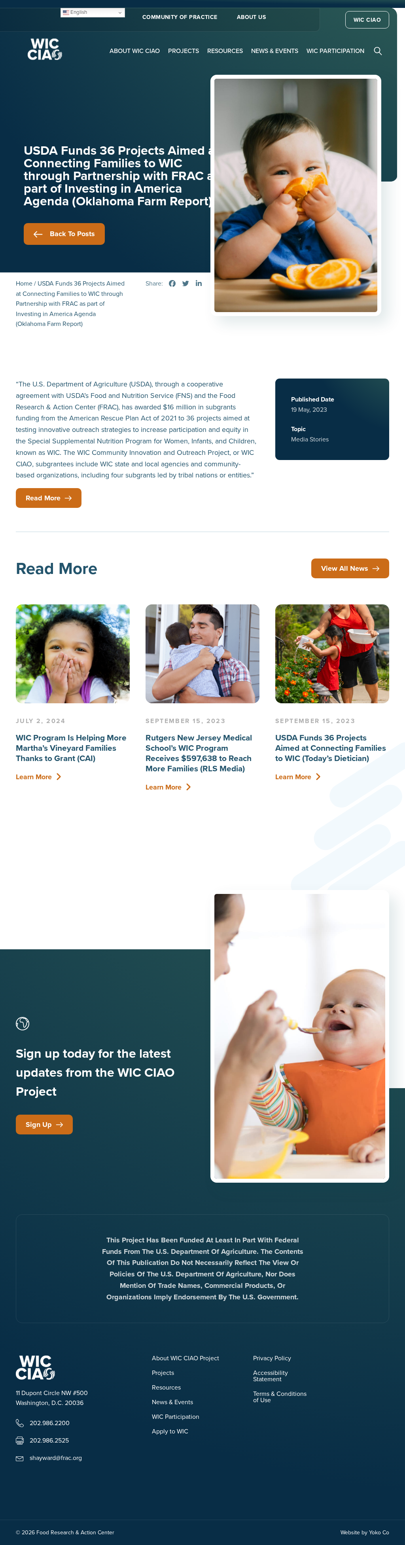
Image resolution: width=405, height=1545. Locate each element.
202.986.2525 (49, 1440)
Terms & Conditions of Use (280, 1397)
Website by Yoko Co (365, 1532)
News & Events (274, 50)
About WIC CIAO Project (185, 1358)
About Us (251, 17)
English (78, 11)
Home (24, 283)
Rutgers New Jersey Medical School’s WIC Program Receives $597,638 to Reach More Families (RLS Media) (199, 752)
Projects (183, 50)
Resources (225, 50)
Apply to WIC (170, 1431)
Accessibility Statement (270, 1376)
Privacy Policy (272, 1358)
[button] (379, 50)
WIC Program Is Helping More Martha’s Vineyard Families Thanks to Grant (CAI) (71, 747)
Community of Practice (180, 17)
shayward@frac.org (56, 1457)
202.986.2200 (50, 1422)
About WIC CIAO (135, 50)
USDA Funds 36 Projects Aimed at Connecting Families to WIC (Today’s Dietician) (330, 747)
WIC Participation (335, 50)
